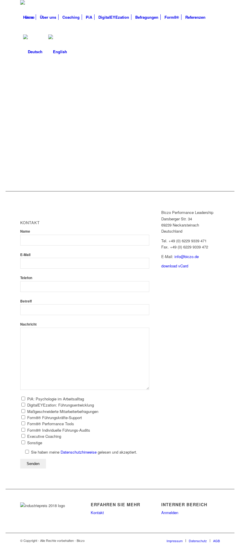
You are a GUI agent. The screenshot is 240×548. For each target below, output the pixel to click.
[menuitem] (28, 17)
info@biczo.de (186, 256)
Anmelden (169, 512)
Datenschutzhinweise (79, 452)
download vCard (174, 266)
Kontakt (97, 512)
